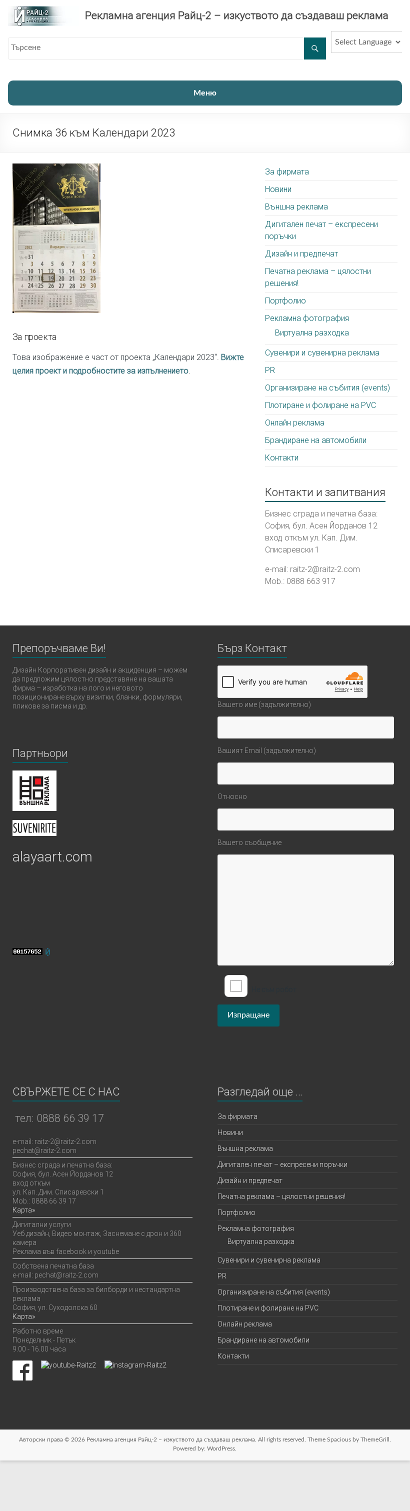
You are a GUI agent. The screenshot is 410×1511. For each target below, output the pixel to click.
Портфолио (285, 301)
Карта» (23, 1210)
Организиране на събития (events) (327, 387)
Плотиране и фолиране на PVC (320, 405)
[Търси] (315, 49)
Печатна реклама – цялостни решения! (282, 1196)
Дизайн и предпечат (301, 253)
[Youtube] (68, 1365)
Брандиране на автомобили (315, 440)
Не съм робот (274, 990)
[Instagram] (135, 1365)
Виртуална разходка (312, 333)
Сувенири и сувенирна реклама (322, 353)
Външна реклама (296, 207)
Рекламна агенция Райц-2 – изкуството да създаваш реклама (236, 16)
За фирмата (287, 171)
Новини (278, 189)
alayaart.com (52, 856)
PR (270, 370)
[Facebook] (22, 1365)
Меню (205, 93)
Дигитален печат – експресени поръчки (283, 1164)
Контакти (281, 457)
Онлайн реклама (294, 423)
